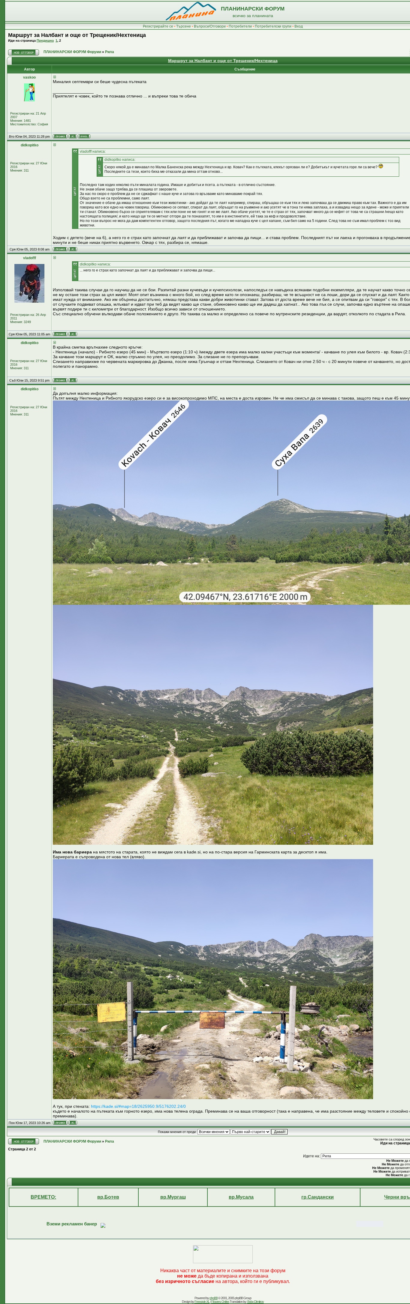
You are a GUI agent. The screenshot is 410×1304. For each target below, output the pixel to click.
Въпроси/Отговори (210, 26)
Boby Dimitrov (255, 1301)
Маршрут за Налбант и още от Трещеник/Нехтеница (77, 35)
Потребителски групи (273, 26)
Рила (109, 52)
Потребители (240, 26)
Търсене (183, 26)
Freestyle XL (202, 1301)
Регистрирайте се (158, 26)
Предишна (45, 40)
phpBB (214, 1298)
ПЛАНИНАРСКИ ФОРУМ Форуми (72, 52)
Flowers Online (220, 1301)
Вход (298, 26)
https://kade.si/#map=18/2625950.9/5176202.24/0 (138, 1106)
